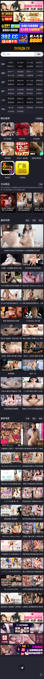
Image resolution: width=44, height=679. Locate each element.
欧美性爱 (39, 80)
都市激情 (11, 98)
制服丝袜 (11, 84)
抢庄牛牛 (39, 66)
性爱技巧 (39, 102)
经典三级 (20, 84)
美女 (27, 220)
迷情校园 (11, 102)
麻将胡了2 (11, 66)
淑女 (34, 418)
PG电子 (11, 62)
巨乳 (34, 220)
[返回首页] (41, 674)
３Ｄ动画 (39, 71)
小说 (3, 100)
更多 (40, 220)
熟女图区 (30, 93)
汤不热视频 (39, 107)
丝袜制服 (20, 75)
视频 (3, 73)
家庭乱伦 (20, 98)
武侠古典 (39, 98)
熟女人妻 (11, 75)
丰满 (27, 418)
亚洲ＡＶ (11, 71)
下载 (40, 184)
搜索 (38, 54)
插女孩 (11, 107)
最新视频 (5, 220)
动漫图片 (39, 89)
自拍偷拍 (20, 71)
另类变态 (39, 84)
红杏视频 (11, 111)
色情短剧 (20, 111)
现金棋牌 (30, 66)
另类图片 (39, 93)
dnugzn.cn (22, 48)
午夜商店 (20, 107)
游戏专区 (39, 62)
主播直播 (30, 75)
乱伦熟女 (30, 84)
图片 (3, 91)
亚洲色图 (20, 89)
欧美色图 (30, 89)
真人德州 (20, 62)
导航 (3, 109)
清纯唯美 (20, 93)
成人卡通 (30, 80)
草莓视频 (30, 107)
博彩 (3, 64)
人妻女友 (30, 98)
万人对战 (30, 62)
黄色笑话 (30, 102)
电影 (3, 82)
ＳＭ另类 (39, 75)
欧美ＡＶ (30, 71)
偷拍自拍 (20, 80)
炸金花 (20, 66)
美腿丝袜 (11, 93)
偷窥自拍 (11, 89)
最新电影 (5, 418)
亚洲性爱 (11, 80)
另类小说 (20, 102)
